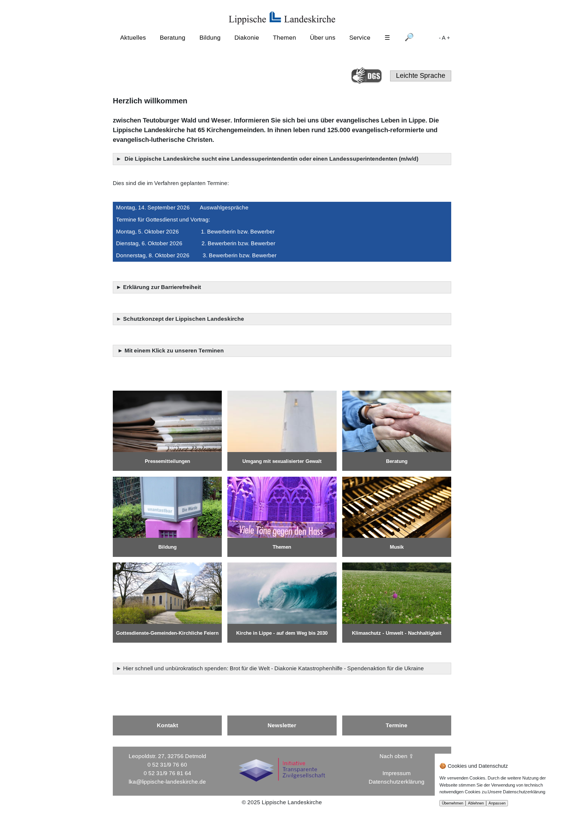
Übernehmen (452, 803)
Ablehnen (476, 803)
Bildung (210, 37)
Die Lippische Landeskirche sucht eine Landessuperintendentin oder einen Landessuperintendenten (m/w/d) (272, 159)
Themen (284, 37)
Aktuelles (133, 37)
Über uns (322, 37)
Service (359, 37)
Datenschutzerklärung (396, 782)
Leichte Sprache (420, 75)
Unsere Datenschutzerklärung (516, 791)
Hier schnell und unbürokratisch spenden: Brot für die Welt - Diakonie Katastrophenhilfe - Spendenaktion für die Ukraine (274, 668)
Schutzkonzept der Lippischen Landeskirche (183, 319)
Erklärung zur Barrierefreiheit (162, 287)
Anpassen (497, 803)
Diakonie (246, 37)
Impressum (396, 773)
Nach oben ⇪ (397, 756)
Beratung (172, 37)
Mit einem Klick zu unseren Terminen (174, 350)
